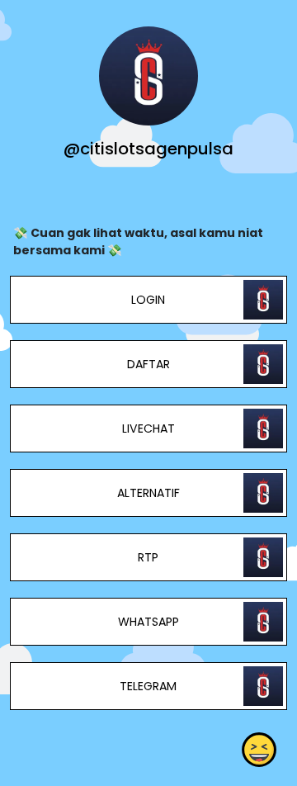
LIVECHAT (148, 428)
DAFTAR (148, 364)
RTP (148, 557)
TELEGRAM (148, 686)
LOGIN (148, 299)
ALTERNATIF (148, 493)
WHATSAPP (148, 621)
